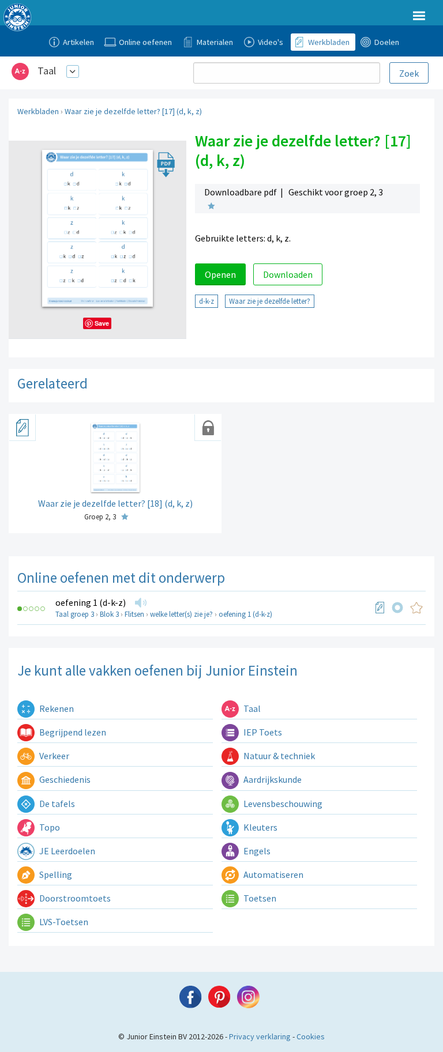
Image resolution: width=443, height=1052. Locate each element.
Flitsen (134, 614)
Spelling (54, 874)
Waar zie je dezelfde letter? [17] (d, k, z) (133, 111)
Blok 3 (109, 614)
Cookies (310, 1036)
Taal (46, 70)
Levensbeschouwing (282, 803)
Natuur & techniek (278, 755)
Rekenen (55, 708)
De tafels (56, 803)
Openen (220, 274)
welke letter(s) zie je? (181, 614)
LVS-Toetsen (62, 921)
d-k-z (206, 301)
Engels (256, 851)
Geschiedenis (64, 779)
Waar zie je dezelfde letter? (269, 301)
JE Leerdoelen (66, 851)
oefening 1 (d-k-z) (90, 602)
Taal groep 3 (74, 614)
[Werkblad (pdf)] (380, 607)
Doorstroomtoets (74, 898)
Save (102, 323)
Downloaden (288, 274)
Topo (48, 827)
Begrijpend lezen (71, 732)
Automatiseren (272, 874)
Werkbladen (38, 111)
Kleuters (259, 827)
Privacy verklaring (260, 1036)
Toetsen (259, 898)
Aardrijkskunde (272, 779)
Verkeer (53, 755)
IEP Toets (262, 732)
